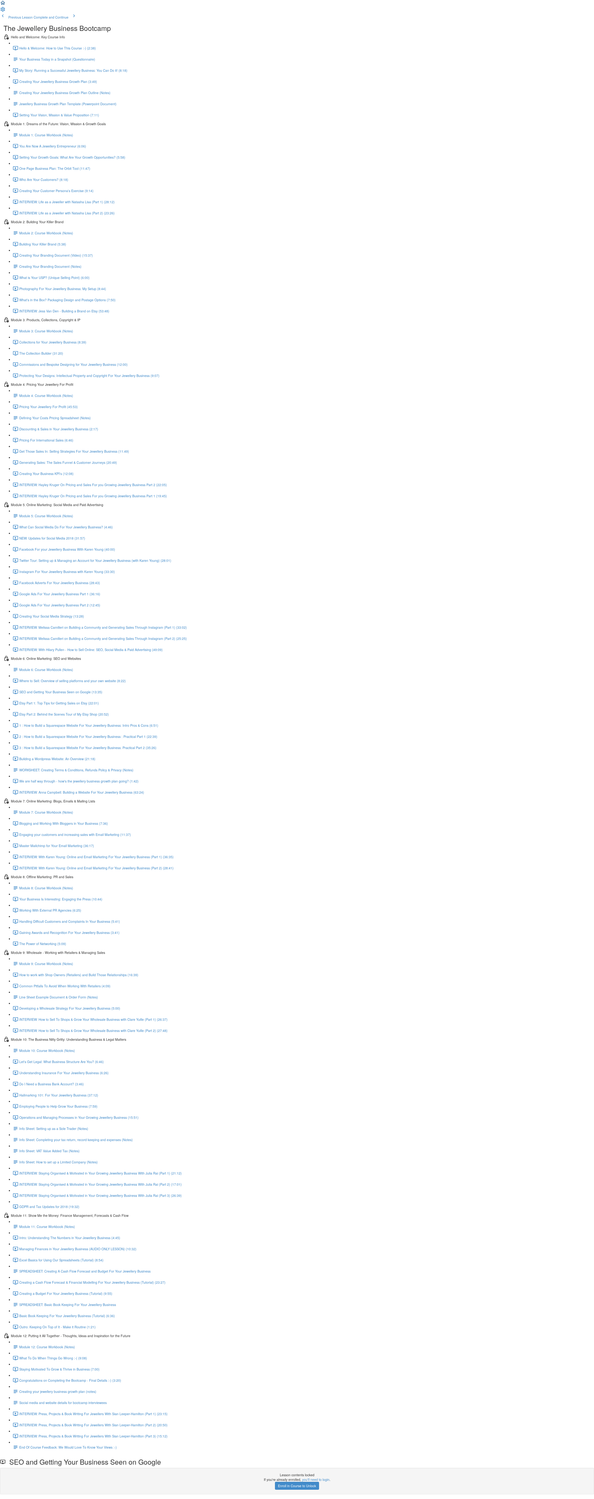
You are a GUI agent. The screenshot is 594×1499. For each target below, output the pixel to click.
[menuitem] (3, 10)
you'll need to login (315, 1479)
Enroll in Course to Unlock (297, 1485)
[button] (3, 4)
